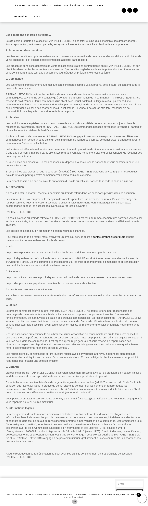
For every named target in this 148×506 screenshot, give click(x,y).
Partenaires (21, 16)
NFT (89, 5)
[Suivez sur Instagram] (129, 10)
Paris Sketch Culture (55, 488)
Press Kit (92, 488)
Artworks (33, 5)
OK (74, 502)
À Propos (19, 5)
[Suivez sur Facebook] (124, 10)
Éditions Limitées (51, 5)
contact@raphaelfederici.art (109, 236)
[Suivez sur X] (135, 10)
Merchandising (72, 5)
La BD (99, 5)
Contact (35, 16)
